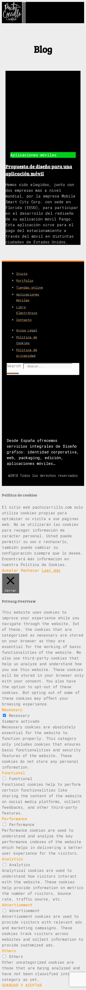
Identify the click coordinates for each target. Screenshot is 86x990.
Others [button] (9, 950)
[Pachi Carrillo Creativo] (12, 20)
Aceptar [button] (10, 570)
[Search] (13, 373)
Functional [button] (13, 772)
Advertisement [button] (17, 904)
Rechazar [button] (30, 570)
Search (14, 365)
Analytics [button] (12, 858)
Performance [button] (14, 818)
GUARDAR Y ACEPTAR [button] (22, 985)
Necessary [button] (12, 709)
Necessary (19, 715)
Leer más (51, 570)
